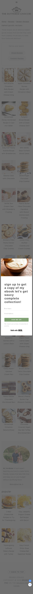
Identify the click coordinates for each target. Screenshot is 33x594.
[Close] (29, 261)
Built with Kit (16, 330)
